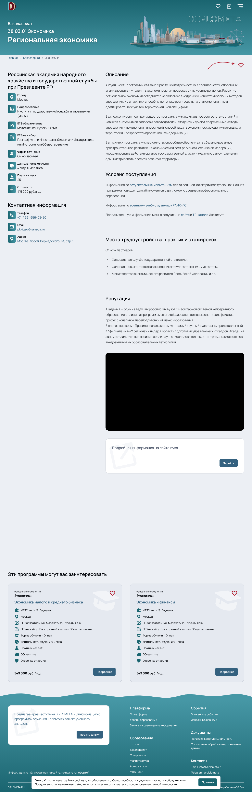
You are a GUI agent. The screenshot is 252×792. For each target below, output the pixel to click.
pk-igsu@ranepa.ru (31, 229)
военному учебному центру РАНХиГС (158, 205)
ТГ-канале (200, 215)
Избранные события (204, 720)
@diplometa (211, 772)
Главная (13, 58)
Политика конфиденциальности (212, 738)
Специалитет (138, 755)
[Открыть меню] (240, 6)
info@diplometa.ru (210, 767)
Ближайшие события (204, 714)
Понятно (208, 782)
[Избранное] (241, 65)
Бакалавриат (31, 58)
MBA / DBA (136, 772)
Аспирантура (138, 766)
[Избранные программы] (229, 6)
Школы (134, 744)
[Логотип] (12, 6)
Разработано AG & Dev (231, 787)
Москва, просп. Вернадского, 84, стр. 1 (45, 241)
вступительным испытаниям (151, 185)
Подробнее (104, 672)
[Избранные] (218, 6)
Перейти (228, 463)
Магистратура (139, 761)
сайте (185, 215)
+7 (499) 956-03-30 (31, 217)
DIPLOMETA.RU (16, 787)
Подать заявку (90, 734)
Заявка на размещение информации (153, 725)
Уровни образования (143, 720)
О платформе (138, 714)
